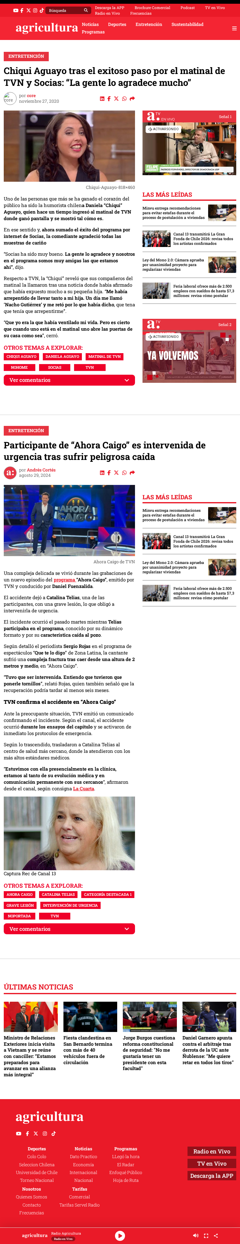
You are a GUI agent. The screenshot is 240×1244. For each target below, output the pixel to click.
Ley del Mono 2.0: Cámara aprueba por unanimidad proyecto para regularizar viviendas (173, 265)
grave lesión (20, 905)
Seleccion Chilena (37, 1164)
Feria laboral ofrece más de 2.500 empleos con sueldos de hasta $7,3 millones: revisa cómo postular (203, 291)
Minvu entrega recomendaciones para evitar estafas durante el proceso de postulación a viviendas (173, 213)
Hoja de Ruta (126, 1180)
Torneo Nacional (37, 1180)
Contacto (31, 1205)
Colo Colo (36, 1156)
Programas (93, 32)
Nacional (83, 1180)
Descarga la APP (109, 7)
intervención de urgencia (70, 905)
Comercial (79, 1197)
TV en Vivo (215, 7)
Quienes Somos (31, 1197)
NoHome (19, 367)
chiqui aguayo (21, 356)
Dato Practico (83, 1156)
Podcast (188, 7)
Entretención (149, 24)
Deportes (117, 24)
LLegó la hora (126, 1156)
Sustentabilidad (187, 24)
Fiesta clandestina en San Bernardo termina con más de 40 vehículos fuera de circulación (87, 1049)
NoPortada (19, 915)
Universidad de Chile (37, 1172)
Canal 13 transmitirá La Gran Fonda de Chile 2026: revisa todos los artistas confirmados (203, 239)
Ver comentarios (30, 380)
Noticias (90, 24)
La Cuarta (83, 788)
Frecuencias (141, 13)
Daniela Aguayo (62, 356)
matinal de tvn (104, 356)
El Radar (125, 1164)
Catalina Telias (58, 894)
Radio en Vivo (107, 13)
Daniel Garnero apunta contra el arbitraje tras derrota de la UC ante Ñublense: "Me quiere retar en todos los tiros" (208, 1049)
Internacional (83, 1172)
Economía (83, 1164)
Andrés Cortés (41, 470)
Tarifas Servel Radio (79, 1205)
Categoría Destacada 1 (108, 894)
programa (65, 579)
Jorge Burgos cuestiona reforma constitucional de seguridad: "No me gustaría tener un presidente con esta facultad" (149, 1052)
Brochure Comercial (152, 7)
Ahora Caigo (19, 894)
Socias (54, 367)
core (31, 95)
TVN (90, 367)
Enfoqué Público (125, 1172)
